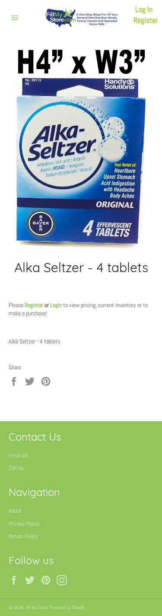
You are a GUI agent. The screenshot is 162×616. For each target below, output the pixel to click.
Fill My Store (36, 607)
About (15, 510)
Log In (143, 9)
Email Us (18, 455)
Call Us (16, 468)
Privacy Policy (24, 523)
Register (145, 20)
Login (56, 305)
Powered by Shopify (67, 607)
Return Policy (23, 536)
